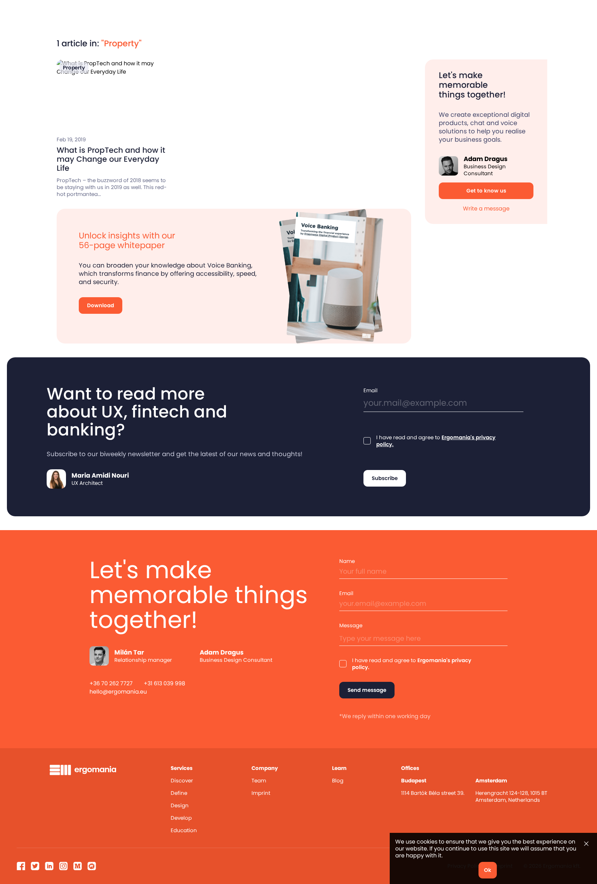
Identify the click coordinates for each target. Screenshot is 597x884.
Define (179, 793)
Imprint (261, 793)
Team (259, 780)
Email (370, 390)
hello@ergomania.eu (118, 692)
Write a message (486, 209)
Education (184, 830)
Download (100, 305)
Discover (182, 780)
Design (180, 805)
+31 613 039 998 (164, 683)
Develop (181, 817)
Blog (337, 780)
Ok (487, 870)
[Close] (586, 843)
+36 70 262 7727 (111, 683)
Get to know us (486, 190)
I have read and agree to (435, 441)
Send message (367, 690)
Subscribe (385, 478)
